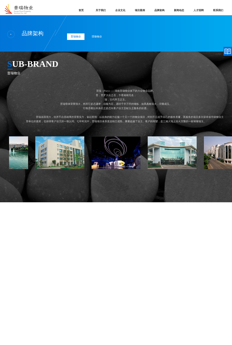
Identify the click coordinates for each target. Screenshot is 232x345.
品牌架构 (159, 10)
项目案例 (140, 10)
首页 (81, 10)
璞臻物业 (97, 36)
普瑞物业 (76, 36)
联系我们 (218, 10)
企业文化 (120, 10)
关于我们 (101, 10)
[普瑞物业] (19, 14)
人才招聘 (199, 10)
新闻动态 (179, 10)
